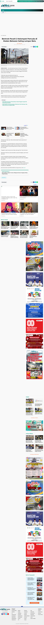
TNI (18, 619)
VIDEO (27, 397)
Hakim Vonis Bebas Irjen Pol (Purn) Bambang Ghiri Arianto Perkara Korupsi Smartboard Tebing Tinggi (31, 593)
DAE (31, 610)
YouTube (8, 615)
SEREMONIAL (14, 618)
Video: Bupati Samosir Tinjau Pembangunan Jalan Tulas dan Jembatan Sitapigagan (38, 405)
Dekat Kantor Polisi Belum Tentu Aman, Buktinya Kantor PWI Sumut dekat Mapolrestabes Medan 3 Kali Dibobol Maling (29, 441)
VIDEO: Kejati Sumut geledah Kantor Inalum (38, 413)
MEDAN (25, 614)
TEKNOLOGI (14, 619)
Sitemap (39, 613)
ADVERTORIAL (14, 610)
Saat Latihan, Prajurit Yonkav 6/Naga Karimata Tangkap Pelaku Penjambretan (15, 173)
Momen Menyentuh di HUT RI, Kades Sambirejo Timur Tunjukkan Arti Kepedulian (32, 583)
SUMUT (25, 618)
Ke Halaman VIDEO (34, 417)
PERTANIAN (20, 617)
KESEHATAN (14, 614)
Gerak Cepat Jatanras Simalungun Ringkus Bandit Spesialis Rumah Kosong (31, 1)
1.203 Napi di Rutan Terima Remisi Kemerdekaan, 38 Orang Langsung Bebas (31, 598)
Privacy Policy (40, 614)
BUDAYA (25, 610)
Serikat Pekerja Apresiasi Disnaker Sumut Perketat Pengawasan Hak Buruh (31, 578)
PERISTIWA (4, 177)
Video (4, 12)
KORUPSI (19, 614)
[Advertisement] (16, 9)
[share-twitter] (35, 46)
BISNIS (19, 610)
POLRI (31, 617)
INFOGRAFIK (32, 613)
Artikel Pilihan (29, 433)
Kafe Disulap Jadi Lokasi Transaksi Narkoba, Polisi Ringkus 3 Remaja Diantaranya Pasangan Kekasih (39, 450)
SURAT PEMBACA (33, 618)
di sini (24, 167)
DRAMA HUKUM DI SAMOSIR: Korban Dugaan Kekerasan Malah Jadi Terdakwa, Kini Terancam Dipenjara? (29, 405)
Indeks (3, 10)
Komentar (4, 46)
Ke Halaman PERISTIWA (34, 454)
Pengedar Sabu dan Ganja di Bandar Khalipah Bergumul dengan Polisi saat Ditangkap (29, 450)
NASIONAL (32, 614)
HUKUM (25, 613)
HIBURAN (19, 613)
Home (3, 1)
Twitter (6, 615)
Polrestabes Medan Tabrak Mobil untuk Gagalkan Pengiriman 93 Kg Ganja (39, 441)
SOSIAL (19, 618)
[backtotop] (22, 607)
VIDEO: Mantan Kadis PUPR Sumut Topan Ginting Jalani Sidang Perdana (29, 414)
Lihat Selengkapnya (34, 602)
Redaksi (39, 610)
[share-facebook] (34, 46)
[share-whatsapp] (37, 46)
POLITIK (25, 617)
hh (12, 613)
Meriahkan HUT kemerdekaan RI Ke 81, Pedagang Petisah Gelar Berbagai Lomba (32, 588)
